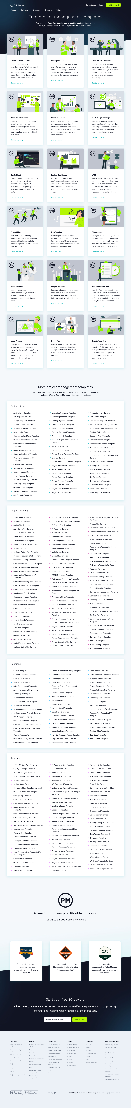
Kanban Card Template (61, 780)
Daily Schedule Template (23, 821)
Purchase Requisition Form (100, 769)
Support (88, 1047)
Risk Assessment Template (100, 776)
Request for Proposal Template (102, 421)
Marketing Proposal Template (63, 417)
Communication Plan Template (25, 440)
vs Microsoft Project (72, 1044)
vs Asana (69, 1056)
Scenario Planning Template (101, 577)
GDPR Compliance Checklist (24, 863)
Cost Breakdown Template (24, 605)
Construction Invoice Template (25, 743)
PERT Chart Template (60, 571)
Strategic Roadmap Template (101, 629)
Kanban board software (17, 1061)
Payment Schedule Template (63, 821)
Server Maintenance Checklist (102, 788)
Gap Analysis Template (22, 859)
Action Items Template (22, 413)
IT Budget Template (59, 769)
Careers (88, 1056)
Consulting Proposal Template (25, 589)
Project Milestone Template (62, 646)
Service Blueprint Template (100, 588)
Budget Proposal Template (24, 421)
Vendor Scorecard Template (101, 849)
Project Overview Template (62, 477)
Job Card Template (59, 773)
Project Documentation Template (65, 638)
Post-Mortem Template (99, 671)
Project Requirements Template (64, 489)
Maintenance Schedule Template (65, 798)
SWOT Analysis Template (100, 469)
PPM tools (13, 1072)
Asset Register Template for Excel (26, 776)
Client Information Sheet (22, 799)
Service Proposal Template (100, 440)
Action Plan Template (21, 525)
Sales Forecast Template (99, 573)
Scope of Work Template (100, 436)
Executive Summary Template (25, 480)
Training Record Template (100, 842)
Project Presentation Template (102, 686)
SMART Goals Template (99, 807)
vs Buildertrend (71, 1065)
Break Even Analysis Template (25, 544)
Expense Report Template (62, 693)
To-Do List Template (98, 477)
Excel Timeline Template (23, 624)
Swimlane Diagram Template (101, 830)
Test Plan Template (97, 641)
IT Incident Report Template (63, 716)
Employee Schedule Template (25, 841)
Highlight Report (58, 700)
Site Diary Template (97, 799)
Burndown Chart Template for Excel (27, 788)
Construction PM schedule (112, 1058)
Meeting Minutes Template (62, 806)
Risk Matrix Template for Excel (102, 565)
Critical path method (35, 1064)
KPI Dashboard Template (62, 784)
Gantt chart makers (15, 1058)
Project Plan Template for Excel (102, 528)
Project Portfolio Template (62, 863)
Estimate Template (59, 458)
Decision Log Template (22, 829)
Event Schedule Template (23, 620)
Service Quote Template (99, 596)
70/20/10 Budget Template (24, 773)
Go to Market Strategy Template (26, 643)
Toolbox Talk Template (99, 739)
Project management (35, 1050)
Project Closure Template (100, 682)
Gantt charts (32, 1053)
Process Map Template (61, 839)
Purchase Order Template (100, 765)
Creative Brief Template (22, 464)
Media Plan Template (60, 556)
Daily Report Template (60, 678)
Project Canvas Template (62, 630)
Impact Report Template (61, 704)
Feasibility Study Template (23, 484)
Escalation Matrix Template (24, 848)
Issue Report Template (61, 712)
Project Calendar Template (62, 627)
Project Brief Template (60, 446)
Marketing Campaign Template (64, 413)
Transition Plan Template (100, 648)
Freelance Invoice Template (62, 697)
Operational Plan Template (62, 567)
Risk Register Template (99, 780)
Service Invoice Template (100, 792)
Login (101, 5)
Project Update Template (100, 698)
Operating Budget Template (63, 818)
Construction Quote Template (25, 454)
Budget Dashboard (20, 780)
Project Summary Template (100, 413)
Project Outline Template (61, 473)
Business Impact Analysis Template (27, 713)
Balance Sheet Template (23, 698)
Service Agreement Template (101, 584)
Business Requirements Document (26, 556)
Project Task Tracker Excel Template (66, 866)
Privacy (112, 1092)
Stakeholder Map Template (100, 451)
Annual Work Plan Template (24, 533)
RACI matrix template (54, 1053)
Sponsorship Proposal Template (102, 444)
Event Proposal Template (23, 476)
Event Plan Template (21, 616)
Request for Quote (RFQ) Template (104, 709)
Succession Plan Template (100, 633)
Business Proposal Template (24, 428)
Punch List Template (98, 701)
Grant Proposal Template (23, 487)
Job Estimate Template (22, 495)
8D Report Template (21, 678)
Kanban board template (54, 1050)
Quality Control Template (100, 773)
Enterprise (49, 10)
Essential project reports (112, 1079)
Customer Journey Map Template (26, 818)
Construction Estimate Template (26, 571)
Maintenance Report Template (64, 727)
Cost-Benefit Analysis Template (26, 814)
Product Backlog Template (62, 843)
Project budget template (55, 1059)
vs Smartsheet (71, 1050)
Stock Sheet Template (98, 819)
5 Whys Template (20, 671)
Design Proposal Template (23, 472)
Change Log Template (22, 796)
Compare (70, 1041)
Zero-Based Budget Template (101, 869)
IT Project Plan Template (61, 525)
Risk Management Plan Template (103, 561)
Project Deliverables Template (63, 634)
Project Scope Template (61, 492)
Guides (31, 1041)
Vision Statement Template (100, 485)
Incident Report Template (62, 708)
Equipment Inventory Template (25, 844)
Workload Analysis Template (101, 865)
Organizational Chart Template (64, 739)
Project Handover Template (63, 851)
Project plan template (54, 1044)
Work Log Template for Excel (101, 861)
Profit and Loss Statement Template (104, 675)
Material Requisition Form (62, 802)
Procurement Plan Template (63, 597)
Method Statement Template (63, 424)
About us (88, 1044)
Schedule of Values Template (101, 580)
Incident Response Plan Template (65, 517)
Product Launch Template (62, 436)
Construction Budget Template (25, 567)
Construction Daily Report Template (27, 739)
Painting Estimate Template (62, 428)
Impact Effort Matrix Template (25, 491)
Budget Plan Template (22, 548)
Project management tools (17, 1075)
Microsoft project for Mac (112, 1044)
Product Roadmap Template (63, 605)
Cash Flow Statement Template (25, 792)
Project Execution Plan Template (64, 642)
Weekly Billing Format (98, 853)
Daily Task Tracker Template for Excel (28, 825)
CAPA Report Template (22, 717)
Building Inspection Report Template (27, 709)
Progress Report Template (100, 678)
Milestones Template (60, 810)
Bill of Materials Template (23, 537)
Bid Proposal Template (22, 417)
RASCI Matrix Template (99, 543)
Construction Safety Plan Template (27, 582)
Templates (52, 1041)
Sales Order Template (98, 784)
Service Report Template (100, 723)
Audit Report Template (22, 694)
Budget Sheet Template (22, 784)
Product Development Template (64, 601)
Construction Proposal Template (26, 450)
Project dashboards (16, 1064)
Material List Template (60, 552)
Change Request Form (22, 735)
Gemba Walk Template (22, 639)
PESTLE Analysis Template (62, 575)
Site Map (118, 1092)
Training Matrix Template (100, 481)
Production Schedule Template (64, 609)
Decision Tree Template (22, 833)
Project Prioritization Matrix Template (104, 532)
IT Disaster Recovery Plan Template (66, 521)
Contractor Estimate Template (25, 597)
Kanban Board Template (61, 537)
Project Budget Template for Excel (65, 623)
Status (87, 1059)
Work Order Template (98, 489)
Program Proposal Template (63, 619)
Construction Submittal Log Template (66, 671)
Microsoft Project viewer (112, 1061)
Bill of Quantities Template (23, 540)
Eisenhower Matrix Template (24, 837)
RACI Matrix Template (98, 417)
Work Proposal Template (100, 492)
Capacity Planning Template (24, 560)
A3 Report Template (21, 682)
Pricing (58, 10)
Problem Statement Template (63, 432)
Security (88, 1050)
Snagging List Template (99, 811)
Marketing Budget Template (63, 540)
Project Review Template (100, 694)
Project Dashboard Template (63, 859)
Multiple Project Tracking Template (65, 814)
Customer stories (91, 1053)
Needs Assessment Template (63, 564)
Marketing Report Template (62, 731)
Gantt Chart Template (21, 635)
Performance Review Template (64, 743)
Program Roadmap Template (63, 847)
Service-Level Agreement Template (104, 592)
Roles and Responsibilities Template (104, 428)
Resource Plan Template (99, 557)
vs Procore (70, 1062)
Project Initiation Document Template (66, 462)
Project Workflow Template (101, 539)
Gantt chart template (54, 1047)
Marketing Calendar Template (63, 544)
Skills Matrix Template (98, 803)
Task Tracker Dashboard (100, 834)
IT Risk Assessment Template (63, 720)
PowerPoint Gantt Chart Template (65, 583)
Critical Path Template (22, 609)
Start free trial (112, 5)
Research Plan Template (99, 554)
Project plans (33, 1056)
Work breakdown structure (36, 1058)
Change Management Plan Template (27, 564)
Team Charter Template (99, 473)
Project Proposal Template (62, 481)
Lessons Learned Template (62, 723)
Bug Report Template (21, 705)
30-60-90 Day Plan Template (25, 765)
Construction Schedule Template (26, 585)
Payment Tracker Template (62, 825)
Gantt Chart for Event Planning (25, 632)
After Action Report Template (25, 686)
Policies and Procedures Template (65, 579)
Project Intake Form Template (63, 466)
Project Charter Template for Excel (65, 454)
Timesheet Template (98, 838)
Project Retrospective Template (102, 690)
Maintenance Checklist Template (65, 788)
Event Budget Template (22, 612)
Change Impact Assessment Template (28, 725)
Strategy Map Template (99, 731)
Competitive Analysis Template (25, 803)
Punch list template (53, 1073)
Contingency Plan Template (24, 593)
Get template (16, 83)
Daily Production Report (61, 675)
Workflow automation (16, 1055)
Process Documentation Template (65, 836)
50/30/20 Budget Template (24, 769)
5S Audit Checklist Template (24, 675)
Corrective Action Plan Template (26, 601)
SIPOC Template (96, 604)
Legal (107, 1092)
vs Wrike (69, 1059)
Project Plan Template (98, 524)
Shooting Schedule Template (101, 600)
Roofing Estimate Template (100, 432)
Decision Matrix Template (23, 468)
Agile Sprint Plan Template (23, 529)
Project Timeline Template (100, 535)
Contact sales (91, 5)
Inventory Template (21, 866)
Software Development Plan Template (105, 611)
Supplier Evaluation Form (100, 826)
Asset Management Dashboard (25, 690)
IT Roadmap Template (60, 529)
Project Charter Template (62, 450)
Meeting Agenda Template (62, 421)
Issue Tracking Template (23, 870)
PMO (30, 1067)
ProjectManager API (91, 1062)
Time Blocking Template (99, 645)
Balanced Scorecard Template (25, 701)
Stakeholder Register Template (102, 625)
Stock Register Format (99, 815)
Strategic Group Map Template (102, 823)
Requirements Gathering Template (103, 424)
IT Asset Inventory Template (63, 765)
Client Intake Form (20, 432)
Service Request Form (98, 796)
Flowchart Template (21, 628)
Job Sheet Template (60, 533)
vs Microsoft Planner (73, 1047)
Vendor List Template (98, 846)
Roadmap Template (97, 569)
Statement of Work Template (101, 462)
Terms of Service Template (100, 637)
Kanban (31, 1061)
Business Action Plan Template (25, 552)
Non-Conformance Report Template (66, 735)
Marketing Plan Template (62, 548)
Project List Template (60, 855)
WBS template (52, 1056)
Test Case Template (98, 735)
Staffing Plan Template (99, 615)
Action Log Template (21, 521)
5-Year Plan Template (21, 517)
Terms (103, 1092)
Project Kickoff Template (61, 469)
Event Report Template (61, 682)
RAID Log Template (98, 705)
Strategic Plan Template (99, 466)
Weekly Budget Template (100, 857)
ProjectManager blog (112, 1041)
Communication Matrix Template (26, 436)
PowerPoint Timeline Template (64, 587)
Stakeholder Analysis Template (102, 448)
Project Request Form (60, 485)
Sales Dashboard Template (100, 720)
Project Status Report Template (102, 727)
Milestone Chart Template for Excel (66, 560)
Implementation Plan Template (25, 647)
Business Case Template (23, 424)
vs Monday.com (71, 1053)
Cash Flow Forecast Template (25, 721)
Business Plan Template (99, 607)
